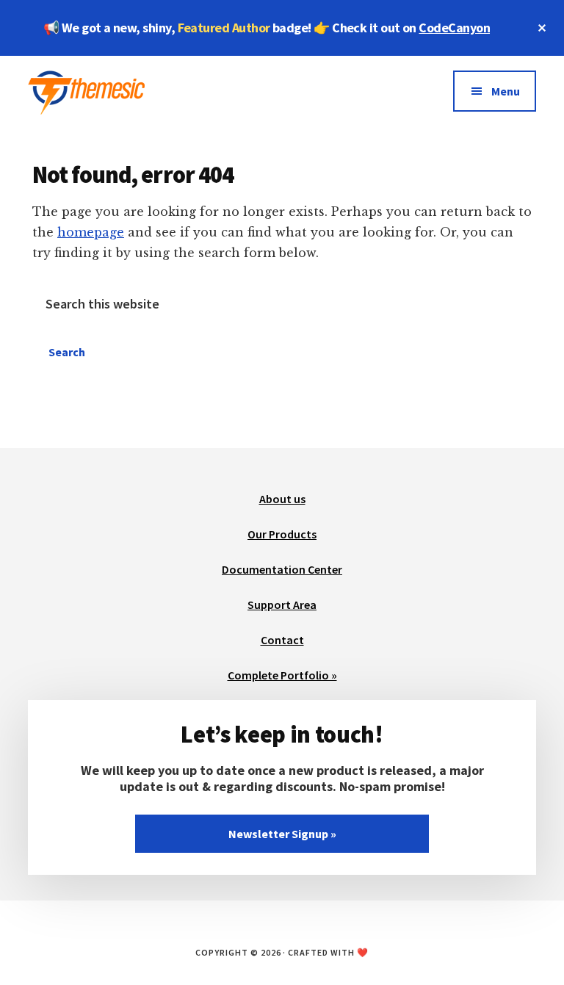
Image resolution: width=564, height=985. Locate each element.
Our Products (282, 534)
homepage (90, 232)
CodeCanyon (454, 27)
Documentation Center (282, 569)
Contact (282, 639)
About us (282, 498)
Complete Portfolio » (282, 675)
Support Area (282, 604)
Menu (505, 91)
